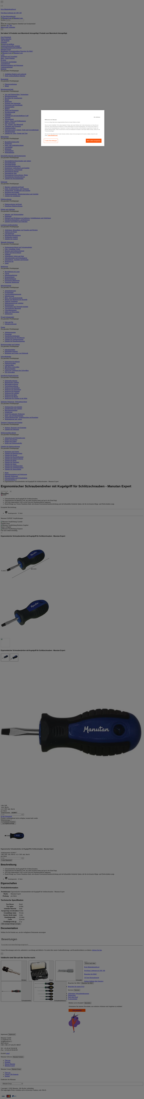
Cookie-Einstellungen (51, 140)
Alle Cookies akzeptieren (94, 140)
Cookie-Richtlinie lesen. (53, 135)
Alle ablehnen (97, 117)
